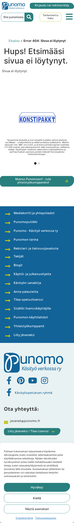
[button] (35, 163)
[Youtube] (33, 380)
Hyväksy (37, 487)
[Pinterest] (21, 380)
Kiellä (37, 498)
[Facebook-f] (9, 380)
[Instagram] (44, 380)
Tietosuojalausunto (45, 518)
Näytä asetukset (37, 509)
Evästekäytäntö (24, 518)
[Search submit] (29, 17)
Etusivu (14, 41)
